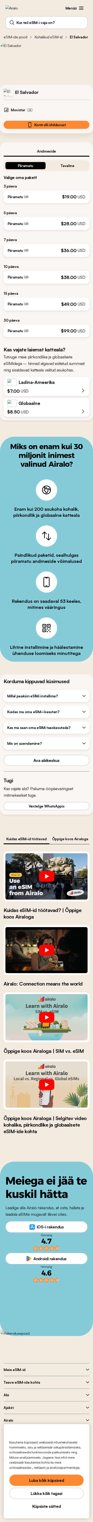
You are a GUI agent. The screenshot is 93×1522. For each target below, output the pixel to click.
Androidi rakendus (50, 1258)
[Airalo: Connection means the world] (46, 950)
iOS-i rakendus (50, 1226)
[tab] (46, 151)
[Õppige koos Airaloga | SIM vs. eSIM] (46, 1017)
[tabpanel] (46, 247)
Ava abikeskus (46, 760)
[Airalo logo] (14, 8)
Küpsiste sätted (46, 1506)
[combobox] (46, 22)
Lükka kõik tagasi (46, 1493)
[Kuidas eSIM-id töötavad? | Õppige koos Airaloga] (46, 876)
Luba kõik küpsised (46, 1480)
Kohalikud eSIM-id (49, 37)
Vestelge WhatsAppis (47, 806)
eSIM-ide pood (15, 37)
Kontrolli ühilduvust (50, 125)
